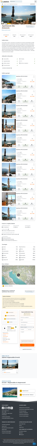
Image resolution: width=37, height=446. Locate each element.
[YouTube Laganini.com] (9, 408)
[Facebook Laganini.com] (3, 408)
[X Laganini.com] (12, 408)
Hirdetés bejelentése (27, 349)
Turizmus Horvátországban (23, 416)
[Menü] (35, 1)
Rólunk (20, 425)
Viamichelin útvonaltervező (23, 414)
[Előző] (4, 364)
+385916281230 (5, 333)
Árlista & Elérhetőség (10, 315)
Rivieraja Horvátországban (6, 431)
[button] (18, 275)
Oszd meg (33, 4)
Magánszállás (4, 429)
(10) (14, 87)
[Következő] (16, 364)
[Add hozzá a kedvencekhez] (17, 361)
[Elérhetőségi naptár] (17, 372)
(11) (14, 116)
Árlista (19, 87)
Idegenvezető (4, 426)
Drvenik (8, 4)
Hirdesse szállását (23, 431)
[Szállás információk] (17, 371)
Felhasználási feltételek (6, 418)
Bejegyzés (22, 434)
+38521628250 (5, 336)
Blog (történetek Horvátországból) (7, 427)
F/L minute (31, 87)
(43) (34, 22)
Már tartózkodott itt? (30, 26)
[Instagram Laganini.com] (6, 408)
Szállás (5, 4)
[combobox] (16, 1)
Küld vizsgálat (10, 312)
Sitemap (12, 418)
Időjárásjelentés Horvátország (24, 407)
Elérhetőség (25, 87)
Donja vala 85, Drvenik (6, 30)
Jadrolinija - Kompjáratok (23, 412)
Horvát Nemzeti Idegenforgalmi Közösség (26, 409)
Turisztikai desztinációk (6, 424)
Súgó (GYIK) (21, 427)
